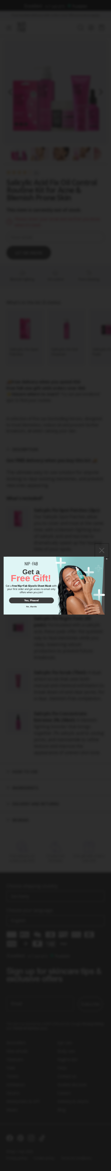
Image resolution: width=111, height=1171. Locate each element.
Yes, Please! (31, 600)
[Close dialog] (106, 559)
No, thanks (31, 606)
